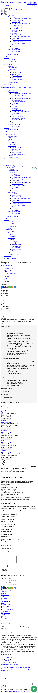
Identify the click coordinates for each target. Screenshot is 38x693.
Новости (11, 66)
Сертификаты (12, 67)
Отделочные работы (18, 79)
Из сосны (15, 28)
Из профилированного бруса (21, 36)
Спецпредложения (14, 51)
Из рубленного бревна (19, 20)
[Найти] (5, 13)
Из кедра (14, 31)
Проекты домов (9, 15)
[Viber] (7, 287)
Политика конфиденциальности (11, 664)
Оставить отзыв (6, 545)
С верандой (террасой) (19, 27)
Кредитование (9, 59)
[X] (4, 287)
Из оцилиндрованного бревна (21, 18)
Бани (6, 56)
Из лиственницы (17, 30)
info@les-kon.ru (7, 265)
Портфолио (12, 71)
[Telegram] (5, 676)
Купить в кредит (6, 418)
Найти (3, 686)
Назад (12, 169)
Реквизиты (11, 69)
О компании (8, 64)
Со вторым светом (17, 25)
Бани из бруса (16, 74)
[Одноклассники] (12, 287)
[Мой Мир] (15, 287)
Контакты (7, 84)
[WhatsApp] (9, 287)
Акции (6, 53)
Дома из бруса (12, 33)
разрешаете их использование (16, 691)
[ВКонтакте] (2, 287)
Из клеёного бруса (17, 35)
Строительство (13, 82)
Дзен (7, 272)
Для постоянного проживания (21, 23)
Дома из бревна (13, 17)
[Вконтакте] (5, 674)
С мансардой (16, 22)
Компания (4, 591)
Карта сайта (4, 603)
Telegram (9, 270)
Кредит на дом (12, 61)
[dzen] (5, 678)
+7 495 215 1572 (32, 4)
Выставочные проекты (11, 54)
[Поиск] (33, 168)
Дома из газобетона (14, 49)
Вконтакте (9, 268)
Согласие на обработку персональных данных (15, 667)
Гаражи (6, 58)
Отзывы (10, 81)
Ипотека (10, 63)
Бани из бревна (16, 72)
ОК (28, 691)
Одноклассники (10, 273)
